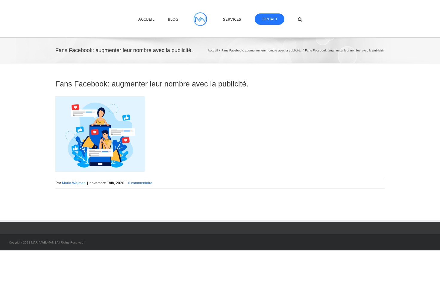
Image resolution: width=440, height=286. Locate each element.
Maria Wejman (74, 183)
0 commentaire (140, 183)
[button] (281, 18)
